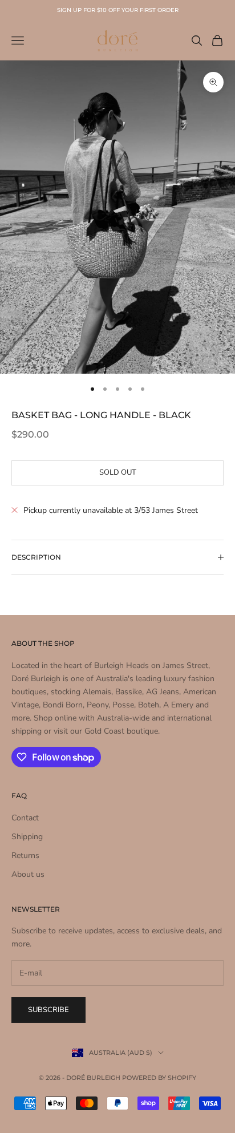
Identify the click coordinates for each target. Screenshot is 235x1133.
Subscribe (48, 1010)
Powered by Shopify (159, 1078)
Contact (25, 817)
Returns (25, 855)
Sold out (117, 472)
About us (27, 874)
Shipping (27, 836)
